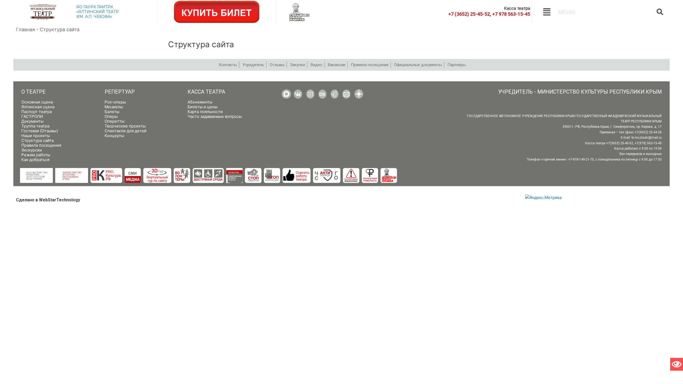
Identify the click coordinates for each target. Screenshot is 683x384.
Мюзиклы (114, 106)
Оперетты (114, 121)
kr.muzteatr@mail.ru (647, 137)
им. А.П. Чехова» (94, 16)
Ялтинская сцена (37, 106)
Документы (32, 121)
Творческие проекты (125, 126)
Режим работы (35, 154)
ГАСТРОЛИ (32, 116)
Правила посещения (41, 145)
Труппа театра (35, 126)
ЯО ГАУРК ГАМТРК (94, 7)
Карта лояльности (205, 111)
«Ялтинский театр (97, 11)
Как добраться (35, 159)
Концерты (114, 135)
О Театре (33, 92)
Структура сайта (37, 140)
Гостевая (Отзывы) (39, 130)
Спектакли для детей (125, 130)
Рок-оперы (115, 102)
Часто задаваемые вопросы (215, 116)
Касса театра (206, 92)
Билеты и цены (202, 106)
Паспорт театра (36, 111)
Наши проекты (35, 135)
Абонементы (200, 102)
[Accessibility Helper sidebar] (676, 364)
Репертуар (120, 92)
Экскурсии (31, 150)
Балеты (112, 111)
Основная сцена (37, 102)
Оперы (111, 116)
